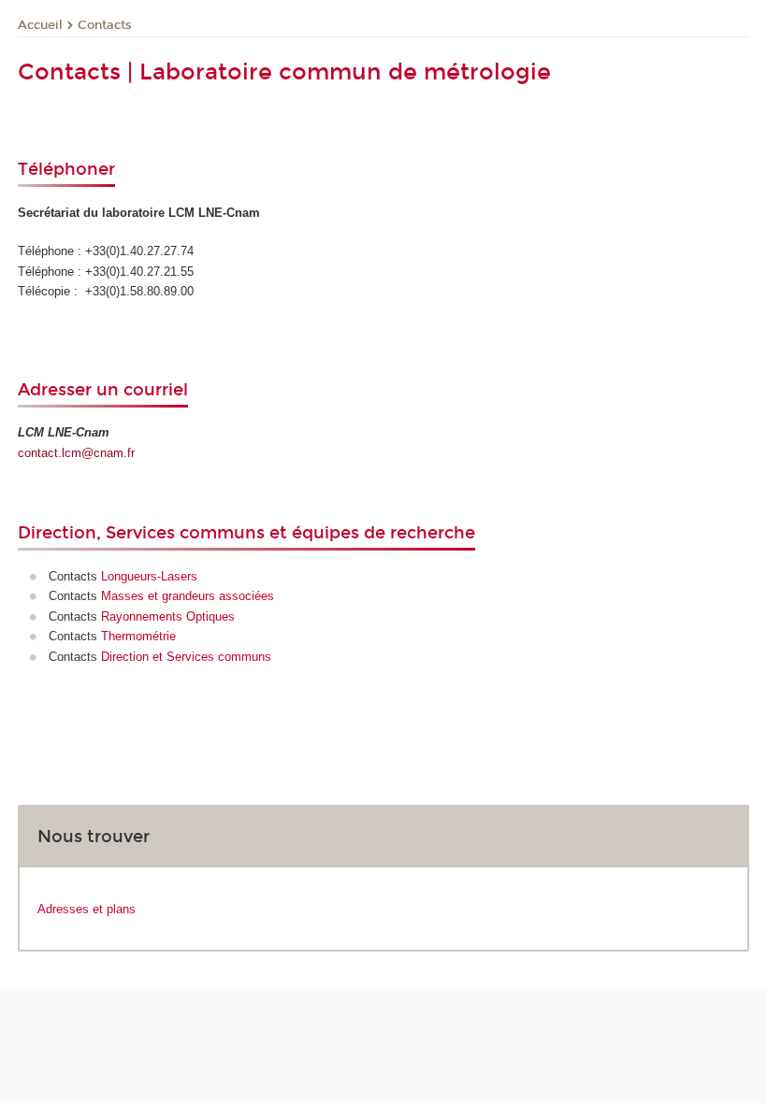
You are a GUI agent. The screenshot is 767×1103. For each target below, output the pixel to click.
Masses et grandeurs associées (187, 596)
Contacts (105, 25)
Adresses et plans (86, 909)
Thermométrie (138, 636)
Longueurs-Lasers (149, 576)
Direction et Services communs (186, 657)
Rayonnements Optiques (168, 616)
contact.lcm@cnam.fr (76, 453)
